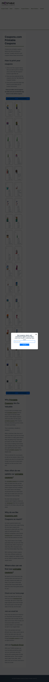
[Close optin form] (36, 334)
